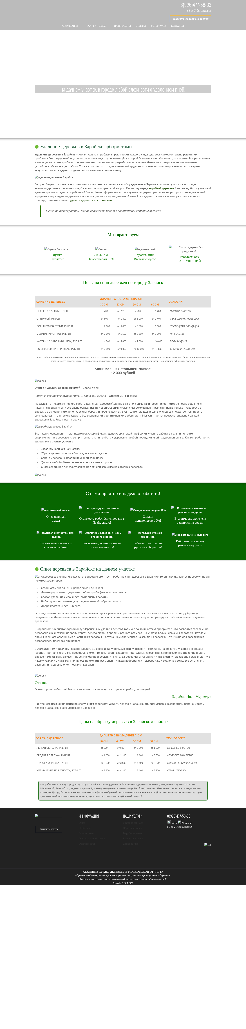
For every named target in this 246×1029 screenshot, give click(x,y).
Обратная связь (87, 843)
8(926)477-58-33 (195, 4)
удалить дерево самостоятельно (91, 200)
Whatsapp (186, 823)
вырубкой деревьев (161, 188)
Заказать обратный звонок (190, 18)
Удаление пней (131, 843)
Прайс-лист (85, 828)
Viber (174, 823)
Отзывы (141, 25)
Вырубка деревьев (132, 833)
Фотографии (158, 25)
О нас (82, 823)
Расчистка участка (133, 838)
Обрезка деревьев (132, 828)
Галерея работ (86, 833)
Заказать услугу (49, 829)
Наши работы (122, 25)
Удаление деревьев (133, 823)
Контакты (177, 25)
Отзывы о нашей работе (92, 838)
